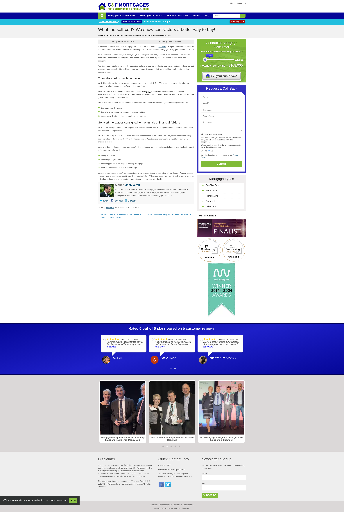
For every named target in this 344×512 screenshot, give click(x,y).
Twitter (105, 201)
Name (204, 473)
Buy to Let (210, 201)
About (232, 3)
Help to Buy (211, 206)
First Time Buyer (213, 185)
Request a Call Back (132, 21)
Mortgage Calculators (151, 15)
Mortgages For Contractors (121, 15)
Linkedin (131, 201)
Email (204, 484)
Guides (196, 15)
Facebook (118, 201)
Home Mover (211, 190)
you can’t (162, 46)
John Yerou (132, 184)
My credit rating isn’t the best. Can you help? (170, 215)
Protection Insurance (177, 15)
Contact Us (241, 3)
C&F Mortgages (167, 508)
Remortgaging (212, 196)
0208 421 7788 (108, 21)
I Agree (73, 500)
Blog (207, 15)
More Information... (59, 500)
